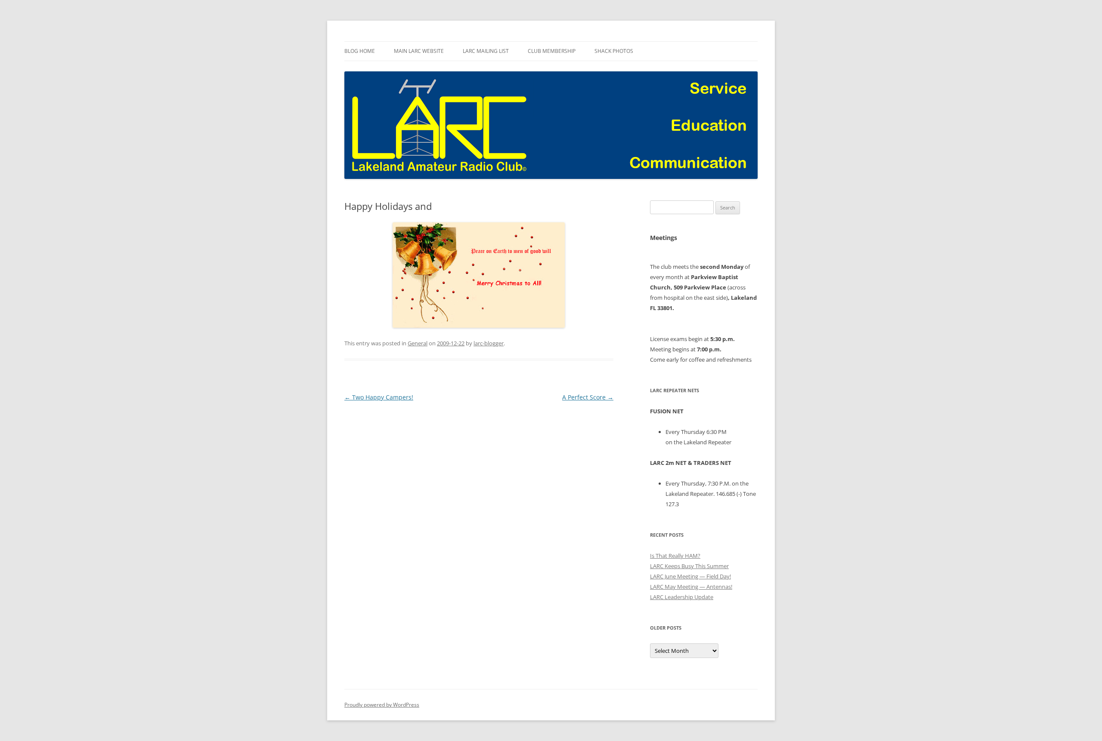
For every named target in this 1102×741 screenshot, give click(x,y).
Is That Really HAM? (675, 556)
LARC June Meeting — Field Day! (690, 576)
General (417, 343)
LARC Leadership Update (681, 597)
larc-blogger (489, 343)
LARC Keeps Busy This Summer (689, 566)
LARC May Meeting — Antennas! (691, 586)
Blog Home (359, 51)
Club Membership (552, 51)
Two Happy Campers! (378, 397)
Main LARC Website (419, 51)
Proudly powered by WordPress (381, 704)
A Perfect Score (587, 397)
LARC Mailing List (486, 51)
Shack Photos (613, 51)
